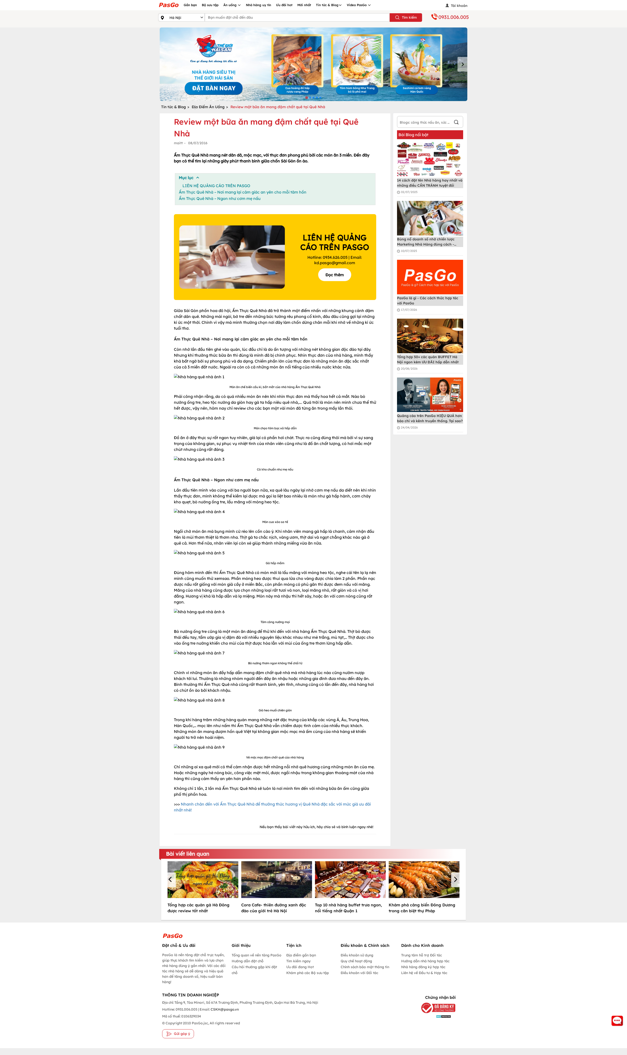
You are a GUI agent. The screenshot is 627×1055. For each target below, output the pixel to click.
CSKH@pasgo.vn (224, 1009)
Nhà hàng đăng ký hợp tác (423, 967)
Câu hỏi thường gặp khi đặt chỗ (254, 970)
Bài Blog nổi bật (413, 134)
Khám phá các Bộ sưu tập (307, 973)
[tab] (306, 97)
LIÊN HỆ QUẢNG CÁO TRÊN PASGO (216, 185)
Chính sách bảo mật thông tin (365, 967)
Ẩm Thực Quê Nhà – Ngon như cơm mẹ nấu (220, 198)
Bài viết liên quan (187, 853)
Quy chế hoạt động (356, 961)
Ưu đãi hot (284, 5)
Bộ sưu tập (210, 5)
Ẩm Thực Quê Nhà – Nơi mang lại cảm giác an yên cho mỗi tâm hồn (242, 192)
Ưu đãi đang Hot (300, 967)
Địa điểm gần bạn (301, 955)
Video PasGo (357, 5)
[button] (171, 880)
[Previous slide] (164, 64)
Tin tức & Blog (327, 5)
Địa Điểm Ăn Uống (208, 106)
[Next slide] (462, 64)
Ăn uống (230, 5)
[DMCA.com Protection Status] (434, 1016)
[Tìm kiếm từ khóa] (456, 122)
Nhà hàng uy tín (258, 5)
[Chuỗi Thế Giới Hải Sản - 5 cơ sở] (313, 64)
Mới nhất (304, 5)
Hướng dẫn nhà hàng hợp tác (425, 961)
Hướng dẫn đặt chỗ (248, 961)
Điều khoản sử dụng (357, 955)
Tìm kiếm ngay (298, 961)
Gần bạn (190, 5)
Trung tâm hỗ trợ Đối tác (421, 955)
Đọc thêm (335, 274)
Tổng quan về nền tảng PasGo (256, 955)
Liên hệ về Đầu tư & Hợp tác (424, 973)
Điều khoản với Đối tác (359, 973)
